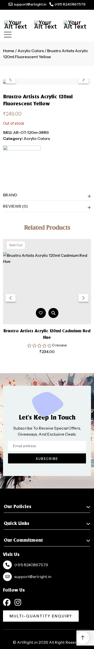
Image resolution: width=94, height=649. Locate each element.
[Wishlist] (76, 24)
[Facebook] (7, 602)
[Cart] (17, 24)
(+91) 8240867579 (70, 4)
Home (8, 50)
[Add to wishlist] (40, 312)
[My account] (47, 24)
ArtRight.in (27, 642)
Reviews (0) (15, 206)
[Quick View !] (53, 313)
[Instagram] (18, 602)
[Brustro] (22, 164)
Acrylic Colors (31, 50)
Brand (10, 194)
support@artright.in (30, 4)
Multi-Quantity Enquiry (41, 616)
